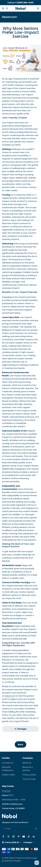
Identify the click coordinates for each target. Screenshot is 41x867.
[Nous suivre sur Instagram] (13, 836)
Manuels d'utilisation (7, 769)
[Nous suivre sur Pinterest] (18, 836)
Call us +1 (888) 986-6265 (20, 2)
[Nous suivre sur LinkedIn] (33, 836)
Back (20, 744)
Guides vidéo (8, 774)
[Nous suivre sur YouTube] (23, 836)
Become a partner (27, 769)
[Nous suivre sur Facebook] (3, 836)
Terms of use (28, 779)
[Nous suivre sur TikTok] (28, 836)
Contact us (7, 762)
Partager (22, 729)
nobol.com (10, 696)
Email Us (6, 791)
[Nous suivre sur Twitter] (8, 836)
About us (26, 762)
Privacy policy (29, 774)
